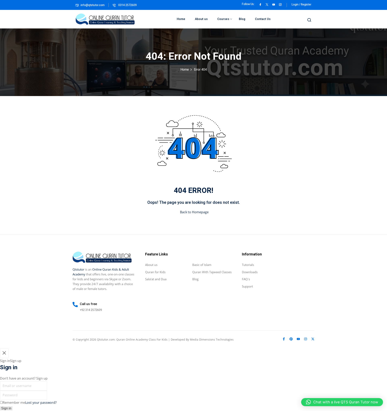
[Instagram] (305, 339)
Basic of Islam (201, 265)
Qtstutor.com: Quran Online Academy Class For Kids (132, 339)
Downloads (250, 272)
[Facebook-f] (283, 339)
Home (181, 19)
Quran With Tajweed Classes (212, 272)
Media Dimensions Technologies (212, 339)
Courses (223, 19)
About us (201, 19)
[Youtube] (298, 339)
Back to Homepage (194, 212)
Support (247, 286)
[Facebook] (260, 4)
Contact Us (262, 19)
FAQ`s (246, 279)
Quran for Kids (155, 272)
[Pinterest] (291, 339)
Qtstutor (78, 269)
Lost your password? (41, 402)
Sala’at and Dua (155, 279)
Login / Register (301, 4)
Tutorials (248, 265)
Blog (242, 19)
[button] (342, 402)
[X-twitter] (312, 339)
